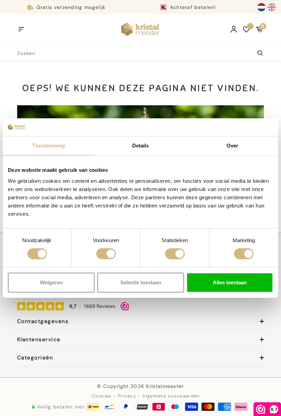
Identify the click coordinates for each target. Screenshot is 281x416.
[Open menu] (21, 29)
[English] (272, 7)
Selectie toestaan (140, 282)
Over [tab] (232, 145)
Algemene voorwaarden (170, 396)
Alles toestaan (230, 282)
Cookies (102, 396)
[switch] (106, 253)
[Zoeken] (256, 53)
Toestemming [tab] (48, 145)
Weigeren (51, 282)
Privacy (127, 396)
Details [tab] (140, 145)
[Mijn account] (234, 29)
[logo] (140, 29)
